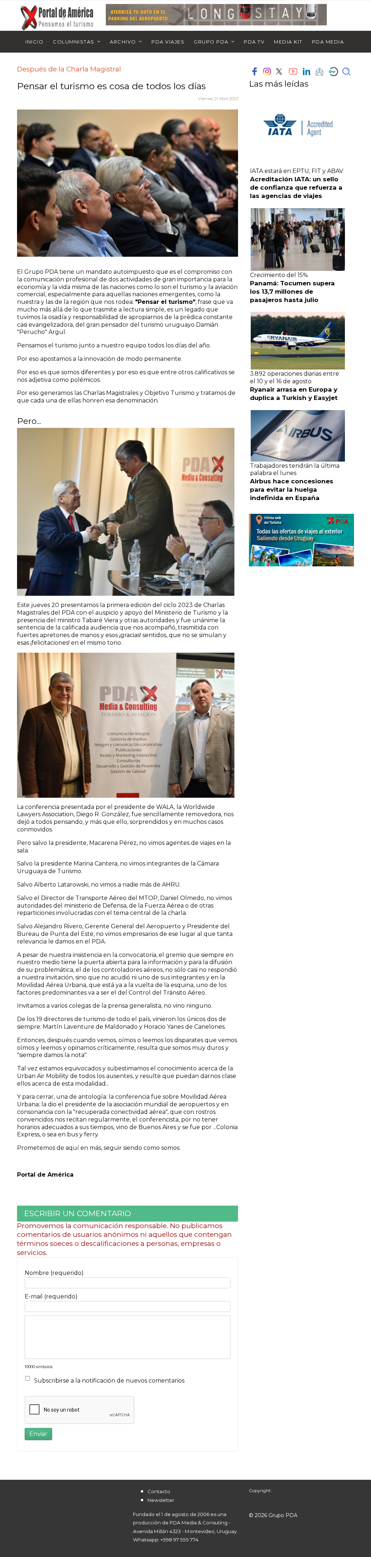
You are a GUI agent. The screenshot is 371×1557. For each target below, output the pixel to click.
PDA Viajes (167, 42)
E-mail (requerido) (51, 1296)
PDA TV (254, 42)
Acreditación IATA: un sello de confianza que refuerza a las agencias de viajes (296, 187)
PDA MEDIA (328, 42)
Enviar (38, 1433)
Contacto (158, 1491)
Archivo (123, 42)
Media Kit (288, 42)
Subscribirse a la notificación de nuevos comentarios (109, 1380)
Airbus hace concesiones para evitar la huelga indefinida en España (291, 489)
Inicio (34, 42)
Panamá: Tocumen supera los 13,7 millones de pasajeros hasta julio (292, 291)
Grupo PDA (211, 42)
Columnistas (74, 42)
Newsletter (160, 1500)
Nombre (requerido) (54, 1272)
